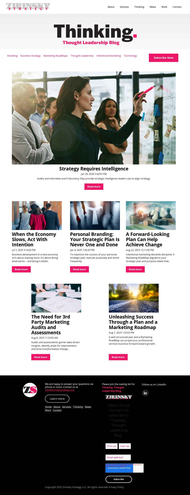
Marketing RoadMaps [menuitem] (55, 55)
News (153, 6)
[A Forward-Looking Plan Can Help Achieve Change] (151, 215)
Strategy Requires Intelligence (93, 168)
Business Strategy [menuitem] (30, 55)
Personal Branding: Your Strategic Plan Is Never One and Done (94, 239)
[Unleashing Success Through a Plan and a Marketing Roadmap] (134, 298)
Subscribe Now (163, 57)
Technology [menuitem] (130, 55)
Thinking (139, 6)
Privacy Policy (116, 487)
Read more (93, 186)
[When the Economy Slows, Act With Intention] (37, 215)
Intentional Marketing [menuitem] (108, 55)
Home (48, 406)
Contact (177, 6)
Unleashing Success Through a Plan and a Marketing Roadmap (133, 321)
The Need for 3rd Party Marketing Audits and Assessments (50, 324)
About (111, 6)
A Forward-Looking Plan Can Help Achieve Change (147, 239)
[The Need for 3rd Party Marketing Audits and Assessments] (56, 298)
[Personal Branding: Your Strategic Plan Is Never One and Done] (95, 215)
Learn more (57, 398)
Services (124, 6)
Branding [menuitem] (12, 55)
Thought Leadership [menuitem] (82, 55)
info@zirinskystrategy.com (60, 390)
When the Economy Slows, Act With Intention (34, 239)
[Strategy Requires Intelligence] (94, 117)
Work (164, 6)
